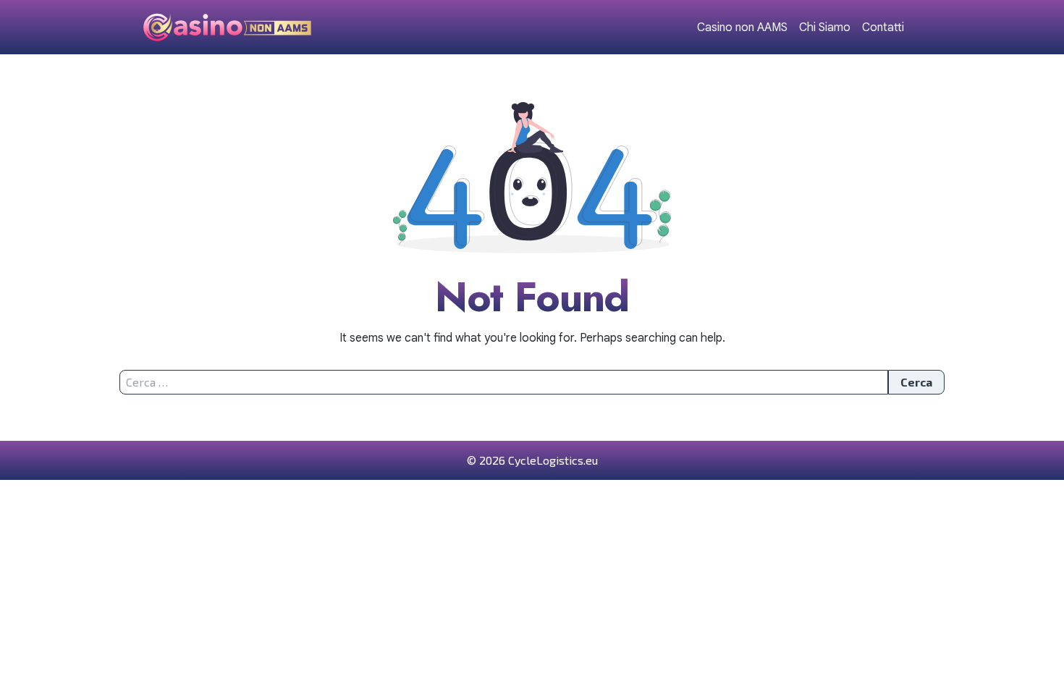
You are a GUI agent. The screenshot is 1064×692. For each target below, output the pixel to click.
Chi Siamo (824, 27)
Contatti (883, 27)
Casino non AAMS (742, 27)
